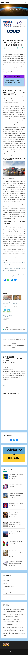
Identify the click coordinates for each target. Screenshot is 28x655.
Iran (14, 616)
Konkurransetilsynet (15, 329)
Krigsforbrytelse (16, 619)
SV (16, 627)
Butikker (7, 329)
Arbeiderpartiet (7, 611)
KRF (9, 619)
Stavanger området (7, 593)
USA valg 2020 (18, 630)
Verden (4, 596)
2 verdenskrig (5, 609)
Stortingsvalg (13, 627)
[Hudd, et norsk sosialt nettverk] (7, 310)
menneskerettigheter (7, 621)
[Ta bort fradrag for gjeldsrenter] (7, 297)
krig (12, 619)
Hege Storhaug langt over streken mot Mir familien (14, 345)
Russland (10, 624)
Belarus (14, 611)
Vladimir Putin (9, 633)
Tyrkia (21, 627)
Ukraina (9, 630)
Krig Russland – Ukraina (8, 586)
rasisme (4, 624)
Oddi (20, 48)
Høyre (11, 616)
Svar (4, 385)
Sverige (18, 627)
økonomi (22, 329)
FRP (9, 616)
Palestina (21, 621)
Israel (16, 616)
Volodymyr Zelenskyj (19, 633)
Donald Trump (11, 614)
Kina (8, 619)
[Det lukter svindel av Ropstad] (17, 297)
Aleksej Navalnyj (21, 609)
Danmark (4, 614)
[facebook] (11, 439)
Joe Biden (20, 616)
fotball (6, 616)
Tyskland (4, 630)
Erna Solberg (19, 614)
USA (14, 630)
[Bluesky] (17, 439)
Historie (5, 583)
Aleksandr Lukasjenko (12, 609)
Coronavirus (19, 611)
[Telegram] (14, 439)
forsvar (4, 616)
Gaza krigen (6, 580)
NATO (13, 621)
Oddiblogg (5, 2)
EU (22, 614)
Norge (6, 327)
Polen (24, 621)
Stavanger (8, 627)
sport (4, 627)
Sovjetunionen (19, 625)
